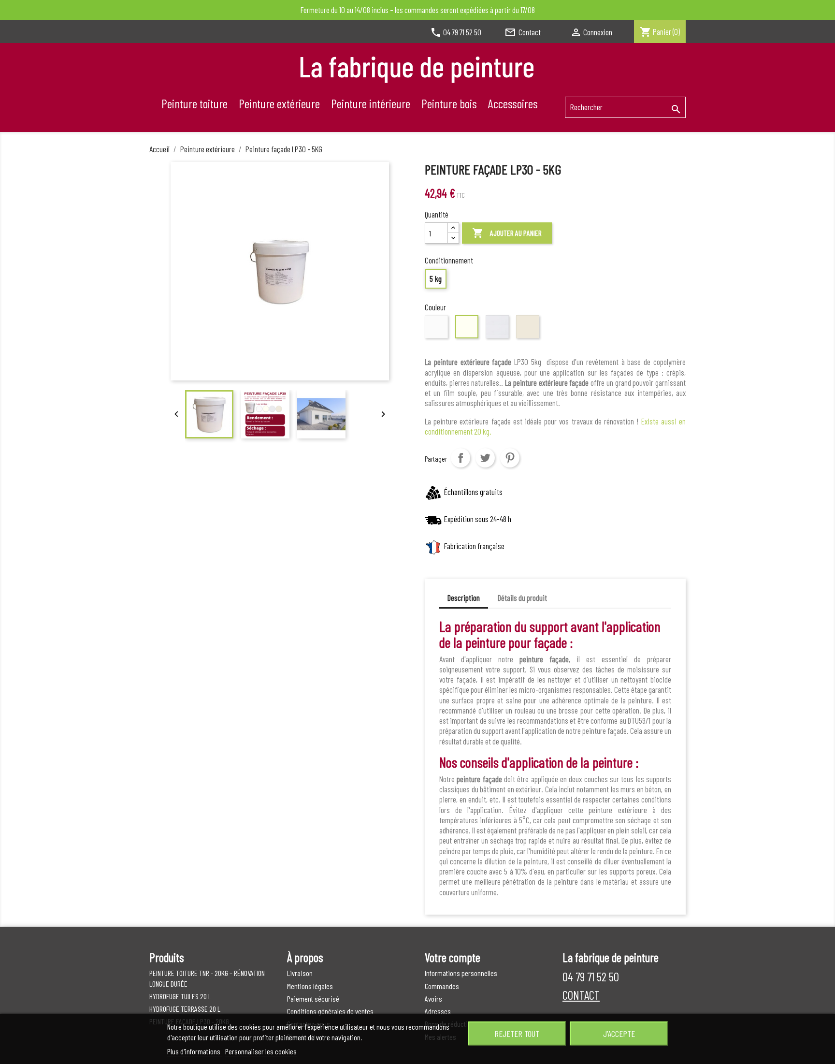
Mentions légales (310, 986)
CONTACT (581, 995)
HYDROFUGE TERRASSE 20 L (184, 1008)
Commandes (442, 986)
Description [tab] (463, 597)
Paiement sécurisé (313, 998)
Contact (522, 32)
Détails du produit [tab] (522, 597)
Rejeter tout (516, 1033)
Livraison (300, 972)
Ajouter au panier (507, 233)
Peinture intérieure (370, 104)
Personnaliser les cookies (261, 1051)
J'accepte (619, 1033)
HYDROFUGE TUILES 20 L (180, 996)
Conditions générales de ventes (330, 1011)
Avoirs (433, 998)
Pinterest (509, 457)
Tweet (485, 457)
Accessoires (513, 104)
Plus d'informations (194, 1051)
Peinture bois (449, 104)
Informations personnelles (461, 972)
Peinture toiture (194, 104)
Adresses (438, 1011)
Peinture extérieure (279, 104)
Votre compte (452, 957)
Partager (460, 457)
